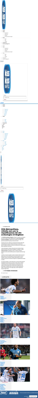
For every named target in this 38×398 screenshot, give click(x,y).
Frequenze (5, 42)
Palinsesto (6, 34)
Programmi (6, 32)
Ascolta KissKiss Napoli (8, 36)
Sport (5, 54)
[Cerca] (5, 99)
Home (4, 30)
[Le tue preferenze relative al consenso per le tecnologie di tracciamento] (33, 396)
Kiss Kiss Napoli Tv (6, 43)
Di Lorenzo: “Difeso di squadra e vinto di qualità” (2, 364)
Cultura (6, 41)
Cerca (5, 95)
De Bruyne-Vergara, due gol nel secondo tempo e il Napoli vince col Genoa (3, 387)
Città (5, 40)
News (4, 37)
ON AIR (2, 102)
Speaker (6, 35)
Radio (4, 31)
